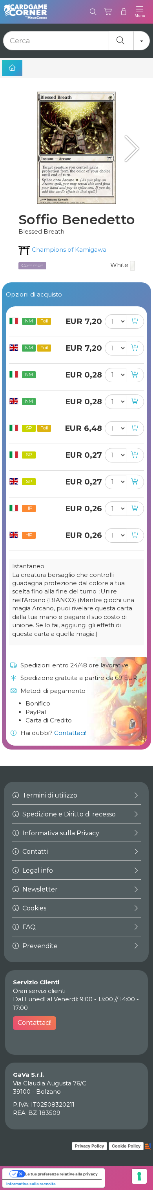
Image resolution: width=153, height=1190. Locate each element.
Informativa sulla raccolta (31, 1183)
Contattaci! (70, 733)
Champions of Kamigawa (68, 249)
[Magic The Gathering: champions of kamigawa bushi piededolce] (129, 148)
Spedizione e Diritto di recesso (68, 814)
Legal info (37, 870)
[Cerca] (93, 12)
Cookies (33, 908)
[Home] (12, 68)
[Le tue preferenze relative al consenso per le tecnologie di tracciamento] (139, 1176)
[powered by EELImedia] (148, 1146)
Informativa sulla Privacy (60, 833)
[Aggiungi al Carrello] (135, 321)
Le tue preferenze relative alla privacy (61, 1174)
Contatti (34, 851)
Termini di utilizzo (49, 795)
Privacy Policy (89, 1146)
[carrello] (108, 12)
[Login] (123, 12)
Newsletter (39, 889)
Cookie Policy (126, 1146)
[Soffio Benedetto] (76, 148)
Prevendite (39, 946)
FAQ (28, 927)
